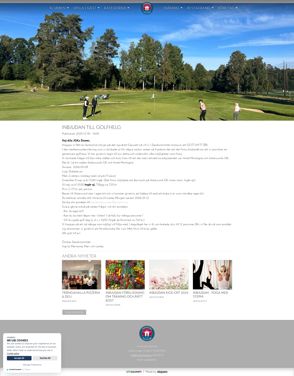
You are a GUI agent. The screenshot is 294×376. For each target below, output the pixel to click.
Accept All (19, 358)
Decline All (45, 358)
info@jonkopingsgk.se (141, 355)
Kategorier (115, 8)
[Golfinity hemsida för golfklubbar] (134, 371)
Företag (226, 8)
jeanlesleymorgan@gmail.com (109, 202)
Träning (171, 8)
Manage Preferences (32, 364)
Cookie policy (13, 353)
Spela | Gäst (84, 8)
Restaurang (198, 8)
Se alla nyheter (74, 312)
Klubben (58, 8)
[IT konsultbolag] (162, 371)
